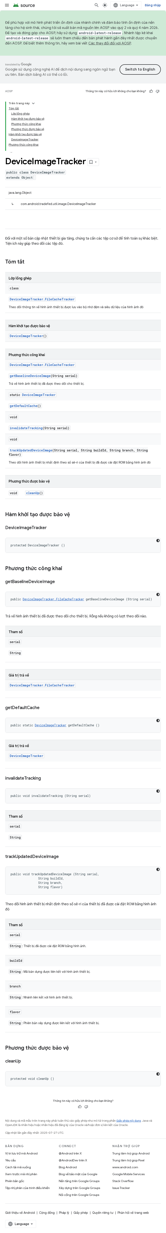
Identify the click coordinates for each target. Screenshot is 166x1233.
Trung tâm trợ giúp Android (131, 1153)
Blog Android (68, 1167)
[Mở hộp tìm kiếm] (96, 5)
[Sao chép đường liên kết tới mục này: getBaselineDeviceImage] (59, 582)
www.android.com (125, 1167)
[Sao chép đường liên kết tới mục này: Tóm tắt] (28, 262)
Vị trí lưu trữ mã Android (21, 1153)
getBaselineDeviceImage (30, 376)
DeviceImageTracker (26, 336)
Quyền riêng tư (102, 1212)
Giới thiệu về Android (20, 1212)
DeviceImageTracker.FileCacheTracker (42, 299)
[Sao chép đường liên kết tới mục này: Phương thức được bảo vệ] (73, 1048)
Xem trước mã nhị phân (21, 1174)
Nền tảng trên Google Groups (79, 1181)
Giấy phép (80, 1212)
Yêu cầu (10, 1160)
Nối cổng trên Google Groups (79, 1195)
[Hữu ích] (151, 91)
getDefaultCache (23, 406)
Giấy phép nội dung (128, 1121)
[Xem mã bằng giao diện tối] (158, 540)
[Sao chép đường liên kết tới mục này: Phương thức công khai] (66, 568)
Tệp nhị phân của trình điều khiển (27, 1188)
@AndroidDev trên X (73, 1160)
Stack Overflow (123, 1181)
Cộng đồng (47, 1212)
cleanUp (32, 493)
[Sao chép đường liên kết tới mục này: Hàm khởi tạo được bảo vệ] (74, 514)
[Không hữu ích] (157, 91)
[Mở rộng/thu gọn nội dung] (33, 103)
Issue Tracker (121, 1188)
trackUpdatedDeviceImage (31, 450)
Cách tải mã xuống (18, 1167)
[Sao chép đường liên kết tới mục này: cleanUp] (25, 1061)
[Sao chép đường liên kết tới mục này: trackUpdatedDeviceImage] (63, 856)
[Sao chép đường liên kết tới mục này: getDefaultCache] (43, 708)
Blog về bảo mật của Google (78, 1174)
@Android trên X (70, 1153)
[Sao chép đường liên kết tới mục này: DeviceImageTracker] (51, 528)
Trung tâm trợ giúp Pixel (128, 1160)
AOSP (9, 91)
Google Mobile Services (128, 1174)
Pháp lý (64, 1212)
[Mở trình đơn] (7, 5)
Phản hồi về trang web (133, 1212)
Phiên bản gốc (14, 1181)
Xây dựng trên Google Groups (79, 1188)
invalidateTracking (26, 428)
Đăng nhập (153, 5)
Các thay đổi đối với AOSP (109, 43)
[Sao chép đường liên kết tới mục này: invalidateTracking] (45, 778)
